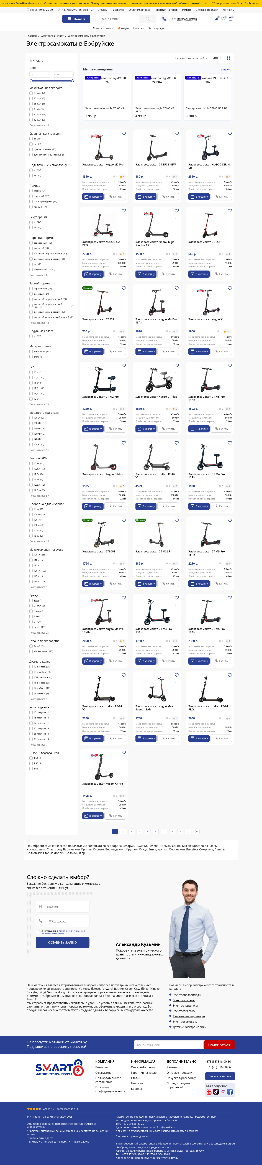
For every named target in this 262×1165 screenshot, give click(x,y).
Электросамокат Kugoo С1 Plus (156, 396)
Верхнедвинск (115, 849)
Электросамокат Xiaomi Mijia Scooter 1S (154, 243)
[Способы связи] (163, 18)
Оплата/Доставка (139, 9)
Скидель (211, 846)
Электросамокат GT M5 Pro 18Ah (206, 630)
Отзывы (102, 9)
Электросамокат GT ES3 (98, 319)
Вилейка (192, 849)
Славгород (54, 849)
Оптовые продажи (207, 9)
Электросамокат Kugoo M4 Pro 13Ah (156, 320)
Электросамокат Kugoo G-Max (102, 474)
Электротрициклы (185, 1006)
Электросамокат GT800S (98, 551)
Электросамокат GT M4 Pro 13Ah (153, 630)
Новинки (138, 28)
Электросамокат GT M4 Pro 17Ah (206, 475)
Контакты (228, 9)
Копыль (165, 846)
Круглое (132, 849)
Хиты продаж (156, 28)
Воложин (72, 853)
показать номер (187, 19)
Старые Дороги (53, 853)
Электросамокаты (185, 1022)
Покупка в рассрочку (181, 1078)
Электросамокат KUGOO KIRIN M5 (209, 166)
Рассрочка (118, 9)
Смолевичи (177, 849)
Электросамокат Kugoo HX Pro (102, 783)
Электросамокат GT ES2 (204, 242)
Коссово (198, 846)
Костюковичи (36, 849)
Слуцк (143, 849)
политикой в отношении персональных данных (63, 932)
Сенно (176, 846)
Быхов (186, 846)
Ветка (152, 849)
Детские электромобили (189, 1027)
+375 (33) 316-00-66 (218, 1062)
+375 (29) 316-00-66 (218, 1067)
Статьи (135, 1078)
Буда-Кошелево (147, 846)
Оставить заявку (62, 942)
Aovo (36, 600)
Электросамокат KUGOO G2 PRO (101, 243)
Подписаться (219, 1044)
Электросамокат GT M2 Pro (100, 396)
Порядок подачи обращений (178, 1085)
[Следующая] (188, 831)
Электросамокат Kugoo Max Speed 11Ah (154, 707)
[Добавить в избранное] (124, 134)
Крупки (163, 849)
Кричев (86, 849)
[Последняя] (197, 831)
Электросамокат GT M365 (152, 551)
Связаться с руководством (132, 1136)
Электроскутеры (184, 1000)
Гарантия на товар (166, 9)
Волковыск (34, 853)
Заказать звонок (220, 1076)
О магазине (103, 1073)
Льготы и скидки (103, 28)
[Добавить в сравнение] (124, 140)
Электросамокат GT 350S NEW (155, 164)
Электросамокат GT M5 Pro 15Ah (206, 553)
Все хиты (226, 69)
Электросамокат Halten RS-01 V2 (102, 707)
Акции (125, 28)
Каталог (79, 19)
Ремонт (186, 9)
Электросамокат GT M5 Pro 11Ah (206, 398)
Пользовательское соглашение (108, 1080)
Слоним (98, 849)
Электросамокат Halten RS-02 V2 (155, 475)
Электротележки (184, 1011)
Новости (137, 1083)
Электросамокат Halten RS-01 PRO (208, 707)
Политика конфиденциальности (110, 1089)
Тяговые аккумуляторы (189, 1016)
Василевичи (71, 849)
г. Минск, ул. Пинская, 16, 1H (79, 9)
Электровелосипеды (187, 995)
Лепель (220, 849)
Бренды (136, 1089)
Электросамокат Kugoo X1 (206, 319)
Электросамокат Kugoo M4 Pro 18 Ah (103, 630)
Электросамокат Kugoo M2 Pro (103, 164)
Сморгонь (206, 849)
